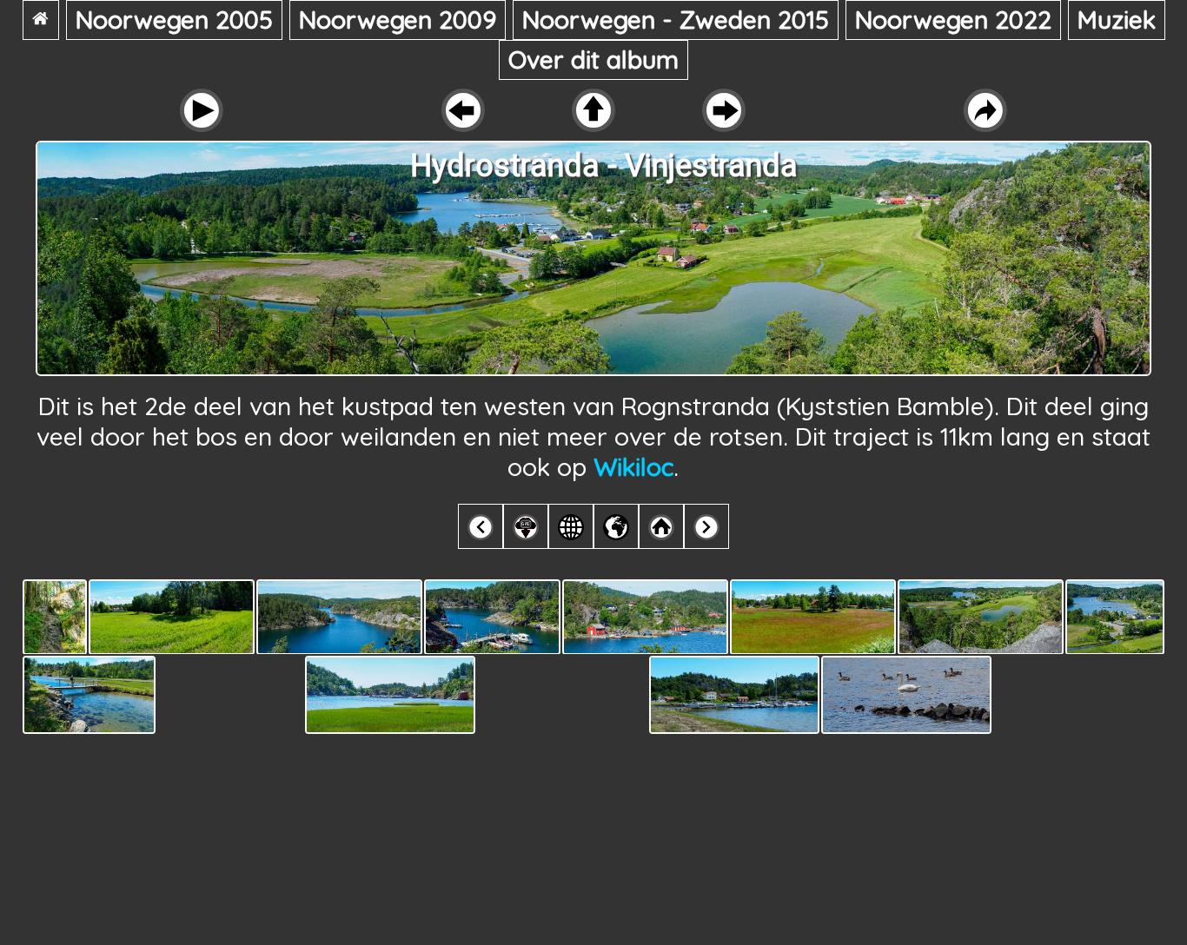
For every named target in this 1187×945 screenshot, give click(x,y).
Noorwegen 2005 (174, 19)
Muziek (1117, 19)
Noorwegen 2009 (397, 19)
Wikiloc (633, 467)
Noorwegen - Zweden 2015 (675, 19)
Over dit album (593, 59)
